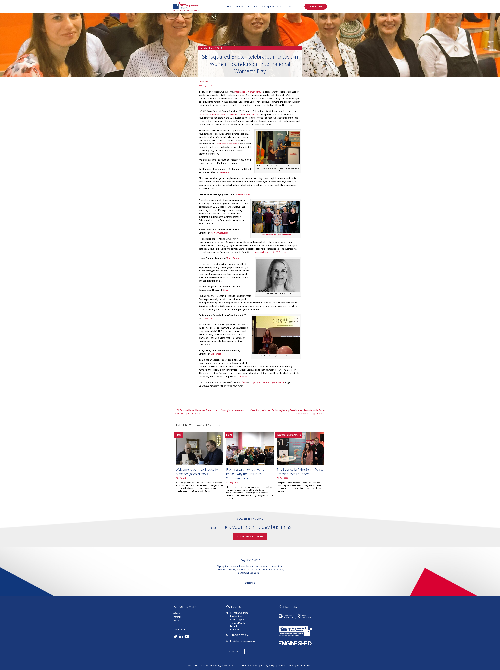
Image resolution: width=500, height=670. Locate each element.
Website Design (285, 665)
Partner (177, 616)
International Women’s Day (247, 91)
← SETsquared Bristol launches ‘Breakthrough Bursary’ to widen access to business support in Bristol (210, 412)
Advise (176, 612)
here (244, 382)
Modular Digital (304, 665)
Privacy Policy (267, 665)
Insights (204, 48)
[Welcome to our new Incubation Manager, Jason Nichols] (199, 467)
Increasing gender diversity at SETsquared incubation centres (229, 114)
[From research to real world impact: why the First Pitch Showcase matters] (250, 467)
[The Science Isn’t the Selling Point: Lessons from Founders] (300, 467)
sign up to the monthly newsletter (268, 382)
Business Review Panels (227, 143)
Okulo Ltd (207, 318)
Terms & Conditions (247, 665)
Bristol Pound (243, 194)
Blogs (178, 434)
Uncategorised (293, 434)
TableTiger (241, 376)
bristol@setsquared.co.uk (242, 640)
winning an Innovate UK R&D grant (269, 252)
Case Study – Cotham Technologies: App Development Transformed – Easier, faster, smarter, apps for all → (288, 412)
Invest (176, 620)
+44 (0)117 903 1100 (240, 635)
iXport (226, 290)
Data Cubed (233, 258)
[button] (315, 7)
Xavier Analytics (219, 232)
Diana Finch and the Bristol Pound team (275, 235)
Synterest (216, 353)
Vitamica (224, 172)
